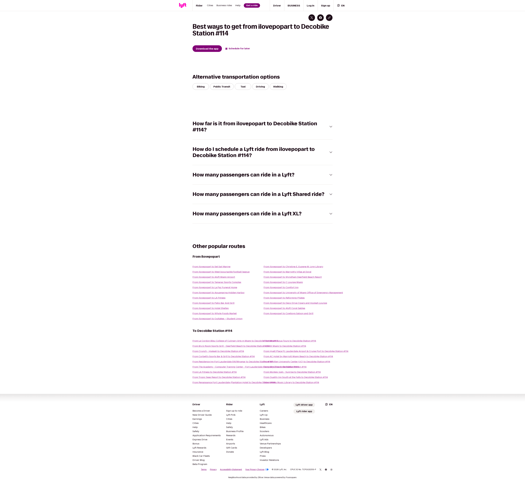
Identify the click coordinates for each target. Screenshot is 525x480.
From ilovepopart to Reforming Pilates (284, 297)
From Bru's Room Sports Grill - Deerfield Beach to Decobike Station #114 (231, 346)
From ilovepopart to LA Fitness (208, 297)
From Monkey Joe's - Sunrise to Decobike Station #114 (292, 372)
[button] (262, 126)
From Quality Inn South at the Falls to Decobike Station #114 (296, 377)
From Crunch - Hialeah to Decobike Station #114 (218, 351)
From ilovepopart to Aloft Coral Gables (284, 308)
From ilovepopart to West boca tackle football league (221, 271)
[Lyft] (182, 5)
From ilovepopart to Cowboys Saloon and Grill (288, 313)
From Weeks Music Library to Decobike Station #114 (291, 382)
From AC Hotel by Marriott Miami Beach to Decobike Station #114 (298, 356)
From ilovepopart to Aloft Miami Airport (213, 277)
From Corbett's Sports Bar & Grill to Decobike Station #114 (223, 356)
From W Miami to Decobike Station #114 (285, 346)
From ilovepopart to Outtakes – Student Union (217, 318)
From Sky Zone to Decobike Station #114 (285, 366)
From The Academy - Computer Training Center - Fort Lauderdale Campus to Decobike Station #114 (245, 366)
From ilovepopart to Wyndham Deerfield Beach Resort (293, 277)
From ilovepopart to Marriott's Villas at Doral (287, 271)
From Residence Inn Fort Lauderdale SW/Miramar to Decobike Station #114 (232, 361)
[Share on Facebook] (320, 17)
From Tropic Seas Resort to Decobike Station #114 (219, 377)
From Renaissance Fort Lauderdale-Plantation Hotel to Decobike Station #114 (233, 382)
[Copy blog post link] (329, 17)
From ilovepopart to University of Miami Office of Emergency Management (303, 292)
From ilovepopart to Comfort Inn (281, 287)
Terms (204, 469)
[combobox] (341, 5)
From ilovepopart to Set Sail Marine (211, 266)
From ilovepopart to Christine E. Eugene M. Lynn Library (293, 266)
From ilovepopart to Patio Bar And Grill (213, 303)
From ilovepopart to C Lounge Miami (283, 282)
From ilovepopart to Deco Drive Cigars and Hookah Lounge (295, 303)
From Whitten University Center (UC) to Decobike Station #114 (297, 361)
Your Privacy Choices (254, 469)
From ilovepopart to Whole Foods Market (214, 313)
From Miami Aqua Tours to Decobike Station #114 (290, 340)
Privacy (213, 469)
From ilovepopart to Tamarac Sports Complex (216, 282)
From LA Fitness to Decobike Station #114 (214, 372)
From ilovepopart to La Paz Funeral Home (214, 287)
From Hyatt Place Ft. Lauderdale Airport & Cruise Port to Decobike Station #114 (306, 351)
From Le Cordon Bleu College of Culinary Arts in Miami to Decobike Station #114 (235, 340)
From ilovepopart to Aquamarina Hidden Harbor (218, 292)
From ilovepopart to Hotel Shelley (210, 308)
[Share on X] (311, 17)
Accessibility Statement (231, 469)
